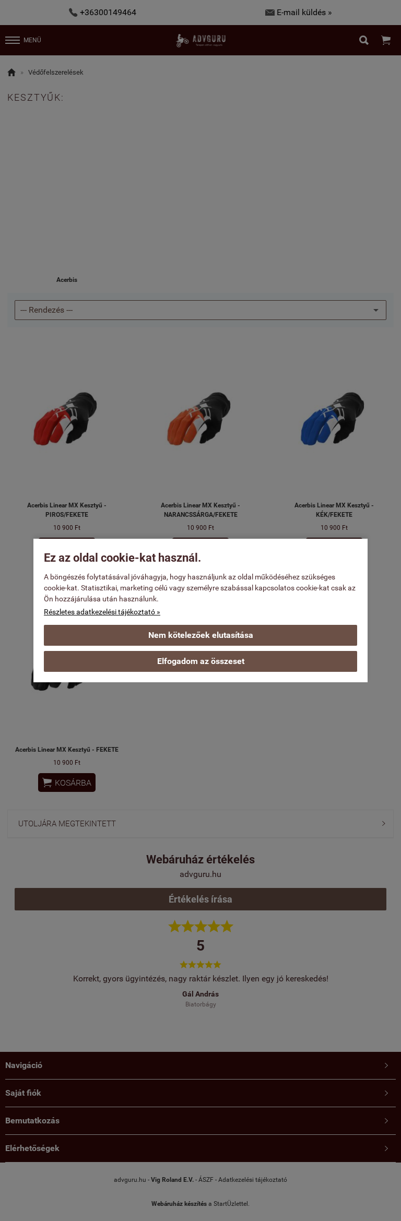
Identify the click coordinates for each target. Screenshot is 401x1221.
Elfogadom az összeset (200, 661)
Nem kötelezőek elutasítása (200, 635)
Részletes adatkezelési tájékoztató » (102, 612)
